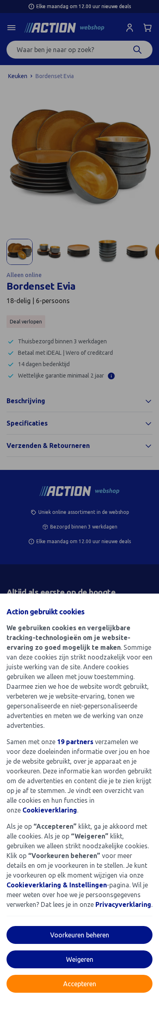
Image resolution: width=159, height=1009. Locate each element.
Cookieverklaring (49, 810)
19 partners (75, 741)
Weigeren (79, 959)
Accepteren (79, 983)
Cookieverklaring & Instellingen (57, 885)
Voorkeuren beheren (79, 935)
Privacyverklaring (123, 904)
